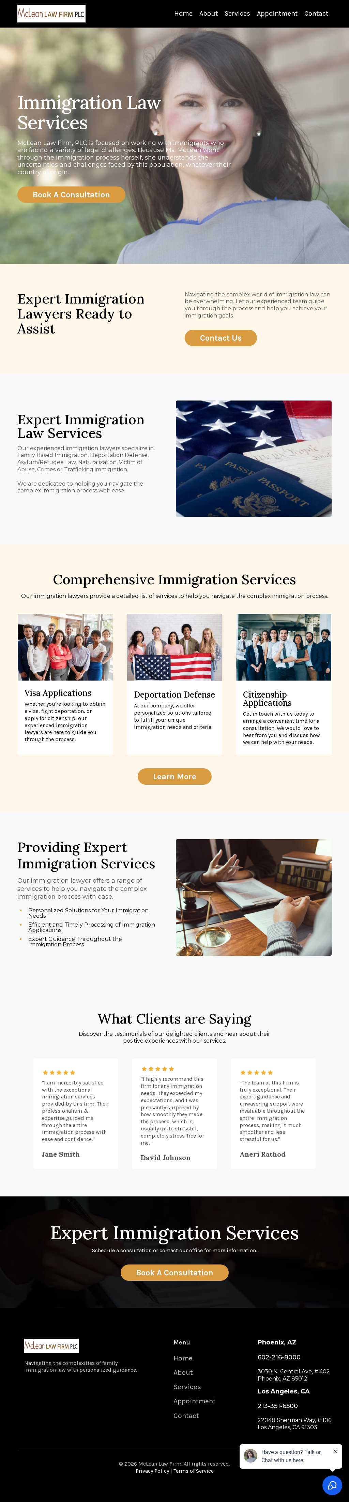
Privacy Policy (152, 1471)
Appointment (277, 13)
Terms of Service (193, 1471)
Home (183, 13)
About (208, 13)
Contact (316, 13)
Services (237, 13)
